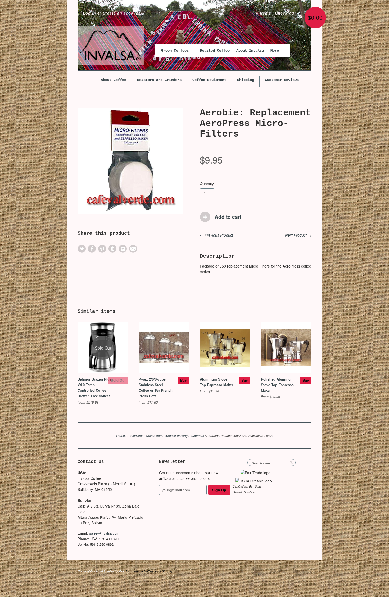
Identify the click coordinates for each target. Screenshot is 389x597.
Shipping (245, 80)
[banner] (111, 45)
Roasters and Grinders (159, 80)
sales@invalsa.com (104, 533)
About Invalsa (250, 50)
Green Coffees (176, 50)
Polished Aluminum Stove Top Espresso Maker (277, 385)
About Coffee (113, 80)
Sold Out (118, 380)
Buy (183, 380)
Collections (135, 435)
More (275, 50)
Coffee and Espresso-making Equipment (175, 435)
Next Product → (298, 235)
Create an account (121, 13)
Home (120, 435)
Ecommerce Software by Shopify (149, 571)
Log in (89, 13)
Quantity (207, 183)
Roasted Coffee (215, 50)
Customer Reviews (282, 80)
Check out (285, 13)
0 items (263, 13)
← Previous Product (216, 235)
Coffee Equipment (209, 80)
